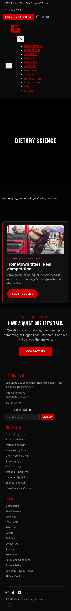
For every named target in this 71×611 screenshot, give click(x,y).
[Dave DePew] (9, 605)
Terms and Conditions (18, 559)
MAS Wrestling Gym (17, 455)
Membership (13, 505)
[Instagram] (37, 16)
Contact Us (35, 351)
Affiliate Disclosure (16, 576)
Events (9, 532)
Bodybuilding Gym (16, 482)
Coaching (11, 516)
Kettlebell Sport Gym (17, 471)
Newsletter (12, 554)
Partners (10, 538)
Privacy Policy (14, 565)
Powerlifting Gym (15, 434)
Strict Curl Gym (14, 466)
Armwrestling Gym (16, 450)
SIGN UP (47, 417)
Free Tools (12, 521)
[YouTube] (47, 16)
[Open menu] (9, 66)
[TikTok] (42, 16)
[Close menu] (20, 39)
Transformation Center (18, 488)
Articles (10, 549)
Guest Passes (13, 511)
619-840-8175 (14, 402)
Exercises (11, 527)
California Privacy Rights (19, 570)
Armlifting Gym (14, 461)
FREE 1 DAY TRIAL (18, 16)
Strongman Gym (14, 439)
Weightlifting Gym (15, 444)
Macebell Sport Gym (17, 477)
